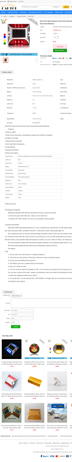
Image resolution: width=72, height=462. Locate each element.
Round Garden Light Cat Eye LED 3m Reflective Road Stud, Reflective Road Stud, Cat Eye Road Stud (57, 364)
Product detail (6, 72)
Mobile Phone (12, 1)
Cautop (5, 16)
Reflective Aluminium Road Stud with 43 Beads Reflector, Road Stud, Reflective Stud (57, 396)
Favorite (4, 1)
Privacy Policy (48, 443)
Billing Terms (56, 443)
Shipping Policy (65, 443)
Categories (12, 16)
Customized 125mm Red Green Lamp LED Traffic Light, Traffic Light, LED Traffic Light (34, 364)
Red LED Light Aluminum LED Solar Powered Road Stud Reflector (29, 436)
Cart (21, 1)
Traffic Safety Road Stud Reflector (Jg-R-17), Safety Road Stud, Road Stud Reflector (11, 396)
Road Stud (31, 16)
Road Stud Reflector (53, 436)
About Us (25, 443)
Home (20, 443)
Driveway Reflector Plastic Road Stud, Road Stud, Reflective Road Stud (34, 396)
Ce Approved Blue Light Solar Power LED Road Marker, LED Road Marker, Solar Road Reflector (11, 364)
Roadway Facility (21, 16)
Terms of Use (39, 443)
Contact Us (32, 443)
